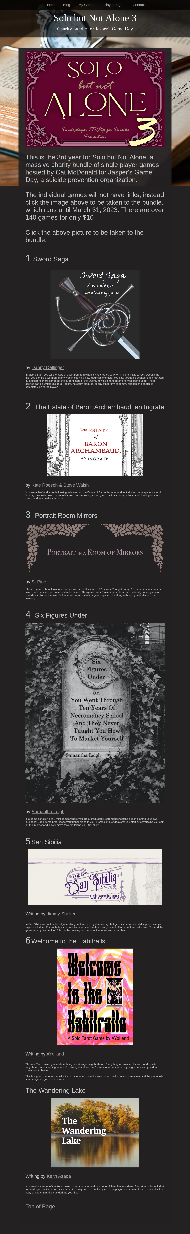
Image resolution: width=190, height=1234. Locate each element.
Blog (66, 5)
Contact (139, 5)
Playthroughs (114, 5)
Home (50, 5)
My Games (86, 5)
